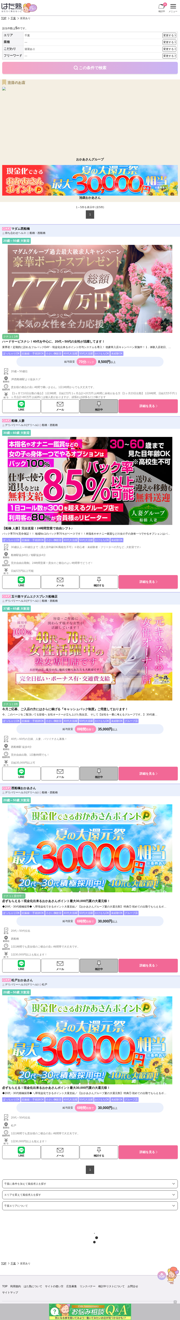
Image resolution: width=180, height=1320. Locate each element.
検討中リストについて (111, 1286)
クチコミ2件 (10, 704)
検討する (99, 585)
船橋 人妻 (18, 420)
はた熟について (33, 1286)
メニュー (172, 9)
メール (60, 409)
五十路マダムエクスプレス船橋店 (34, 596)
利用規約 (15, 1286)
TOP (3, 18)
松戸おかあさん (22, 980)
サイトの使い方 (54, 1286)
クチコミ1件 (10, 336)
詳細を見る (147, 406)
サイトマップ (10, 1292)
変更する (168, 35)
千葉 (13, 18)
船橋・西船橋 (37, 233)
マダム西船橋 (20, 228)
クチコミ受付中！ (13, 896)
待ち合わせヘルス (15, 233)
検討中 (162, 8)
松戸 (44, 984)
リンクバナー (87, 1286)
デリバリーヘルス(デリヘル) (21, 425)
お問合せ (133, 1286)
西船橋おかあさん (23, 788)
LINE (21, 409)
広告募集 (71, 1286)
